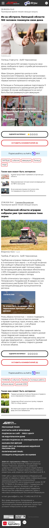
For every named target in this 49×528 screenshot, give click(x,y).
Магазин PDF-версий (12, 443)
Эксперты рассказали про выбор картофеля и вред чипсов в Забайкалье (27, 409)
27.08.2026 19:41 (7, 202)
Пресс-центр (28, 433)
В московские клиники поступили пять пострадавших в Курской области (25, 190)
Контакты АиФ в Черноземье (16, 430)
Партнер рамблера (33, 517)
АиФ (18, 252)
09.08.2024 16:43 (7, 9)
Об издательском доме (13, 437)
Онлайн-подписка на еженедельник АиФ (22, 440)
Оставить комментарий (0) (24, 143)
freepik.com (6, 56)
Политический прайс (12, 452)
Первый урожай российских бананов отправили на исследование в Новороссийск (28, 395)
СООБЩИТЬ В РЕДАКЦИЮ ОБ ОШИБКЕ (19, 455)
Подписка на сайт (11, 433)
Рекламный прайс (11, 427)
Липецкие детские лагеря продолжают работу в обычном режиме (22, 111)
